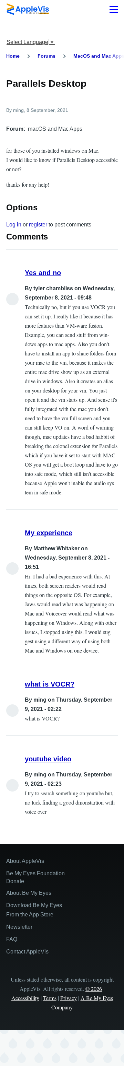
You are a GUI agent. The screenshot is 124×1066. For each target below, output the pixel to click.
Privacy (68, 997)
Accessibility (25, 997)
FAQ (11, 939)
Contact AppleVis (27, 951)
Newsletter (19, 927)
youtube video (48, 759)
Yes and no (43, 273)
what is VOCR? (49, 684)
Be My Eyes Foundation (35, 873)
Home (13, 56)
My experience (48, 533)
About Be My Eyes (28, 893)
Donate (15, 881)
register (38, 224)
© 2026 (93, 988)
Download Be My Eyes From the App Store (34, 909)
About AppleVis (25, 861)
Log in (13, 224)
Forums (46, 56)
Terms (49, 997)
